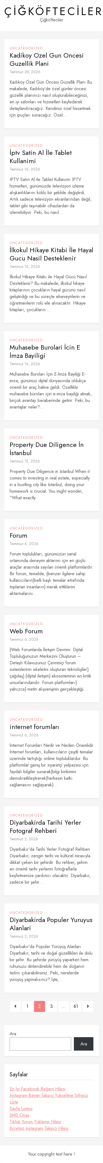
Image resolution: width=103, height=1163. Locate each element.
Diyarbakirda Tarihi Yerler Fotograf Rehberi (45, 826)
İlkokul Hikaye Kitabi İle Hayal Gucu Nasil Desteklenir (51, 254)
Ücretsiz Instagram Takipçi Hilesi (39, 1128)
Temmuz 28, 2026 (25, 72)
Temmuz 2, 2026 (24, 839)
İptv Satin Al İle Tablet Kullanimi (41, 157)
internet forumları (34, 727)
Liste (14, 1102)
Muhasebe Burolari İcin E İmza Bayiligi (45, 351)
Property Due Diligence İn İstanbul (47, 449)
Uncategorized (26, 48)
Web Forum (26, 631)
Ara (13, 1034)
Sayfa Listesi (21, 1108)
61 (76, 1006)
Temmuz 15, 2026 (25, 461)
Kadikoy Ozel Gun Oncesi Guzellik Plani (47, 59)
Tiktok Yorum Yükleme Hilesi (35, 1122)
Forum (18, 535)
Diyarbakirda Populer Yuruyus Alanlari (51, 924)
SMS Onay (19, 1115)
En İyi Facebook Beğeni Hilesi (37, 1089)
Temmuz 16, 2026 (25, 169)
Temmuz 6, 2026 (24, 543)
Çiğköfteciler (53, 11)
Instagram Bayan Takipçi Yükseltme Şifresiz (49, 1095)
